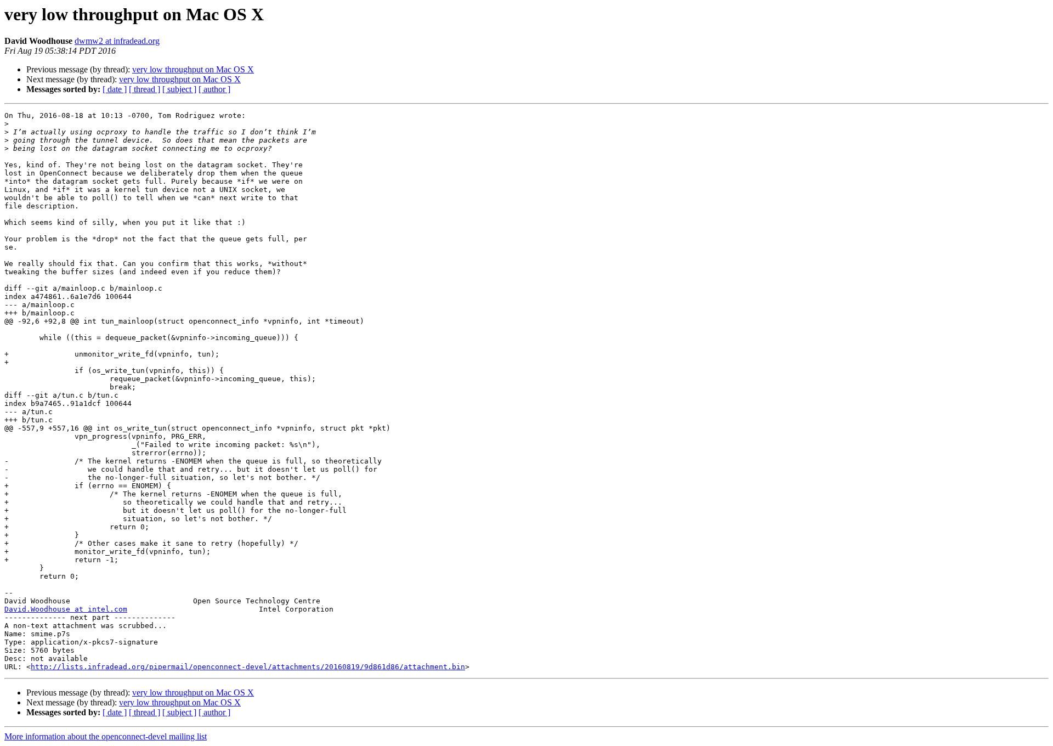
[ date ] (115, 89)
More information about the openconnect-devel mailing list (105, 736)
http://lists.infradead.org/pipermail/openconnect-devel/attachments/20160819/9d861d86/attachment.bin (248, 667)
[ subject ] (179, 89)
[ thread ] (144, 89)
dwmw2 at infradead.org (117, 41)
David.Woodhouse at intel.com (65, 609)
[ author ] (214, 89)
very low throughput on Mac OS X (193, 69)
